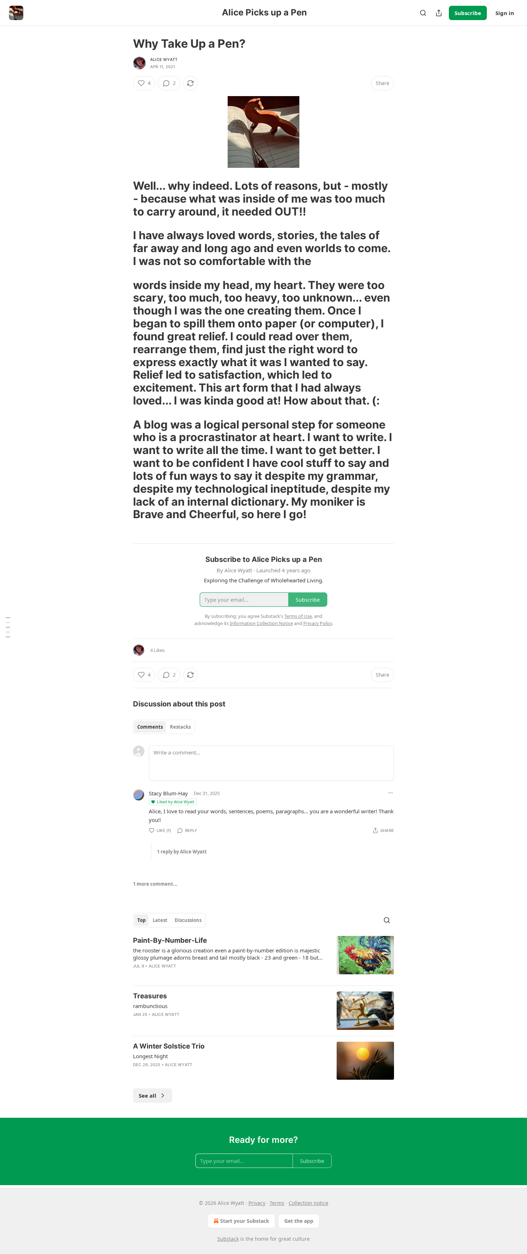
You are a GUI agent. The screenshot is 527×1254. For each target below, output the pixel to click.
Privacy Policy (317, 623)
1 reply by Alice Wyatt (182, 851)
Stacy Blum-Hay (168, 793)
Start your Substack (244, 1220)
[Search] (423, 13)
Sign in (504, 12)
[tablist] (164, 727)
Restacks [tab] (180, 727)
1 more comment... (155, 884)
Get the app (298, 1220)
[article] (263, 958)
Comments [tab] (150, 727)
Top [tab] (141, 920)
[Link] (123, 198)
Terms (277, 1202)
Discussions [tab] (188, 920)
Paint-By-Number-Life (170, 940)
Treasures (150, 996)
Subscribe (468, 12)
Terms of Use (298, 616)
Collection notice (308, 1202)
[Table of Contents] (8, 627)
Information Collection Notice (261, 623)
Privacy (256, 1202)
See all (147, 1095)
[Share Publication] (439, 13)
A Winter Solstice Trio (169, 1046)
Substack (228, 1238)
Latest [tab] (160, 920)
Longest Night (150, 1056)
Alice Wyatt (163, 59)
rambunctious (150, 1005)
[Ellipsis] (390, 793)
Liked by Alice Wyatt (175, 801)
